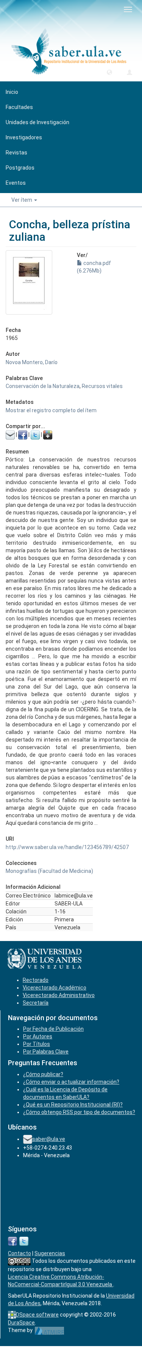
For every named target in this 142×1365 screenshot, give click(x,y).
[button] (109, 71)
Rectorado (35, 980)
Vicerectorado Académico (54, 988)
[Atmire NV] (49, 1330)
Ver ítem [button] (22, 200)
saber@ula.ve (48, 1139)
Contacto (19, 1253)
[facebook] (12, 1240)
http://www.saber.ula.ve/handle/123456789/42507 (67, 847)
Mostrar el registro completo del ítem (51, 410)
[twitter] (23, 1240)
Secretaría (35, 1003)
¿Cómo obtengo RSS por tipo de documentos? (79, 1112)
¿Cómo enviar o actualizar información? (71, 1082)
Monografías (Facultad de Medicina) (49, 871)
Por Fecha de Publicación (53, 1029)
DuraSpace (21, 1323)
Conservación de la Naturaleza (43, 386)
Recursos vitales (102, 386)
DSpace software (37, 1315)
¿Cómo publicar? (43, 1074)
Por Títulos (36, 1044)
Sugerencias (49, 1253)
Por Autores (37, 1036)
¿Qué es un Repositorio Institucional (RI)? (73, 1105)
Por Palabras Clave (46, 1052)
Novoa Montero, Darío (32, 362)
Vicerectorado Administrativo (59, 995)
